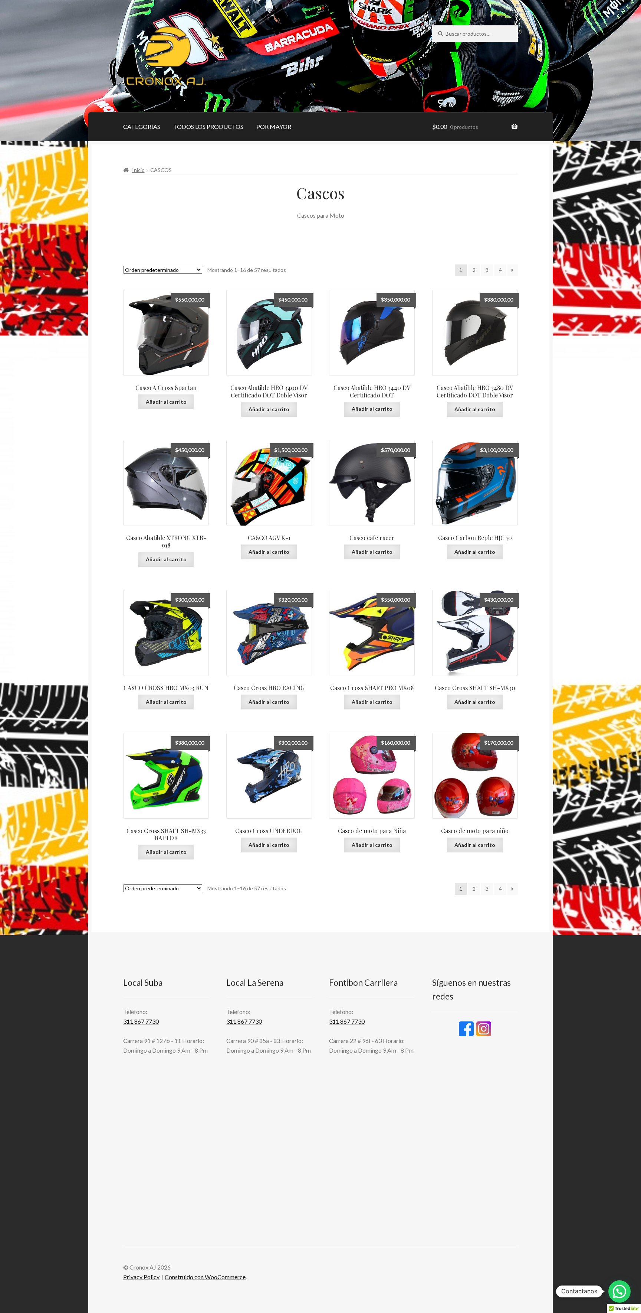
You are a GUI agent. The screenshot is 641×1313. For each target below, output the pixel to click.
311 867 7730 (141, 1021)
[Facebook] (466, 1028)
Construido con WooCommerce (205, 1276)
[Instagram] (484, 1028)
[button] (619, 1291)
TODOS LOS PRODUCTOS (208, 126)
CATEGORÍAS (141, 126)
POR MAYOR (273, 126)
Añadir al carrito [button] (166, 402)
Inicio (138, 170)
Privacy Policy (141, 1276)
